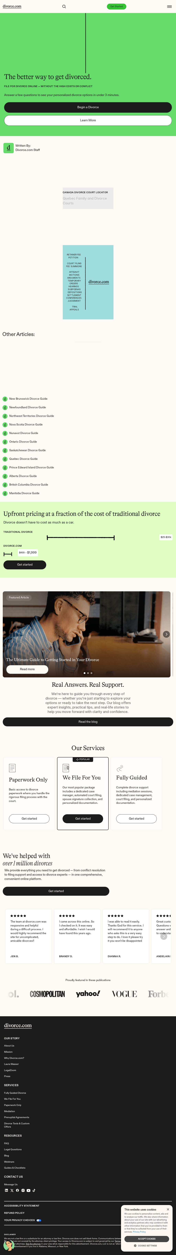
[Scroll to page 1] (84, 673)
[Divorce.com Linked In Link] (6, 1190)
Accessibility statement (22, 1206)
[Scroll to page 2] (88, 673)
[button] (146, 1245)
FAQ (6, 1143)
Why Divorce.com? (14, 1058)
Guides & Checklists (14, 1168)
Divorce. (75, 1241)
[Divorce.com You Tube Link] (28, 1190)
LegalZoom (10, 1070)
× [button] (168, 1209)
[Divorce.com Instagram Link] (23, 1190)
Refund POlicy (14, 1213)
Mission (8, 1052)
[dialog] (147, 1228)
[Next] (166, 634)
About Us (9, 1046)
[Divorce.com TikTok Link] (34, 1190)
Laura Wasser (11, 1064)
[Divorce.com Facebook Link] (17, 1190)
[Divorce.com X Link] (12, 1190)
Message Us (11, 1184)
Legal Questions (13, 1149)
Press (7, 1076)
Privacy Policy (139, 1232)
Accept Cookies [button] (147, 1239)
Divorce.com (68, 1239)
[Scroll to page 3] (92, 673)
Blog (6, 1156)
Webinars (9, 1162)
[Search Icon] (64, 6)
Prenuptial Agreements (16, 1117)
